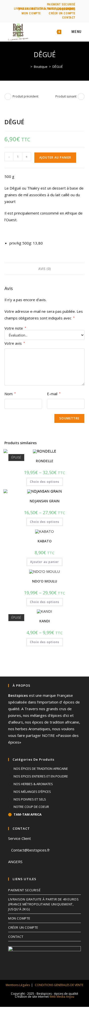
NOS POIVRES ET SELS (30, 799)
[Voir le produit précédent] (7, 96)
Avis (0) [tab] (44, 269)
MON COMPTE (31, 13)
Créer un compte (62, 13)
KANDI (44, 621)
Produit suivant (65, 96)
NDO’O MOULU (44, 581)
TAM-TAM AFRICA (28, 814)
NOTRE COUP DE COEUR (31, 806)
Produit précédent (25, 96)
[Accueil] (27, 66)
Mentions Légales (18, 985)
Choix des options (44, 482)
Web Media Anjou (61, 996)
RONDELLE (44, 461)
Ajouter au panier (55, 157)
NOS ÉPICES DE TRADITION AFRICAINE (41, 768)
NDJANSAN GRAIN (45, 501)
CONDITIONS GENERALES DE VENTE (59, 985)
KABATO (45, 541)
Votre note (15, 328)
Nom (10, 393)
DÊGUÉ (57, 66)
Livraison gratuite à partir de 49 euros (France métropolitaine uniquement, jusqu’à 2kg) (44, 9)
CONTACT (68, 17)
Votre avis (14, 343)
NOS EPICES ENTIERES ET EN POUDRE (41, 776)
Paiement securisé (61, 4)
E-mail (54, 393)
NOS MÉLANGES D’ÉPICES (32, 791)
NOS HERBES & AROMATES (33, 784)
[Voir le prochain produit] (81, 96)
